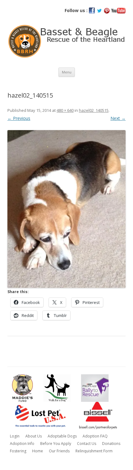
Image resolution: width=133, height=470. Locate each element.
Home (37, 451)
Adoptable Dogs (62, 436)
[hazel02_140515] (66, 209)
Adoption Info (22, 443)
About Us (33, 436)
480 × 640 (65, 110)
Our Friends (59, 451)
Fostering (18, 451)
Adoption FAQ (95, 436)
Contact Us (86, 443)
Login (14, 436)
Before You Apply (55, 443)
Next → (118, 118)
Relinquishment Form (94, 451)
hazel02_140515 (94, 110)
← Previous (18, 118)
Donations (111, 443)
